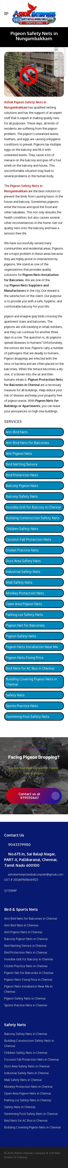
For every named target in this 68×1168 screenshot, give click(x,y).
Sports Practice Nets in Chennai (25, 1005)
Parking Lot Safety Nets (24, 614)
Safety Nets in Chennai (19, 1107)
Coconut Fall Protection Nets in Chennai (31, 1059)
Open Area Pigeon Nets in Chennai (27, 1093)
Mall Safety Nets (19, 582)
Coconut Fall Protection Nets (28, 539)
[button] (6, 13)
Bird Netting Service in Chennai (25, 946)
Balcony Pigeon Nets (22, 486)
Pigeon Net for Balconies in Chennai (28, 973)
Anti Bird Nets (17, 432)
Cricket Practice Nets (22, 550)
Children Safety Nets (22, 529)
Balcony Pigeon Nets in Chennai (26, 939)
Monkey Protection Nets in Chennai (28, 1086)
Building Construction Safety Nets (33, 518)
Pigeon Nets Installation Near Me (32, 647)
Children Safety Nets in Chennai (25, 1053)
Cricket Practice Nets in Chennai (25, 966)
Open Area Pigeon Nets (24, 604)
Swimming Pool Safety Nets (27, 716)
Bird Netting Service (21, 464)
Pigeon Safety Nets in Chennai (25, 998)
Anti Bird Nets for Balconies (27, 443)
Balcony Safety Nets (22, 496)
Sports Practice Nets (22, 706)
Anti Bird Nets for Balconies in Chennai (30, 918)
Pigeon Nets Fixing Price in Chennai (28, 979)
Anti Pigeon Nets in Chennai (23, 932)
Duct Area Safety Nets (23, 561)
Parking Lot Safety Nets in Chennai (27, 1100)
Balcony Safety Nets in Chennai (25, 1034)
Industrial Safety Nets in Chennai (26, 1073)
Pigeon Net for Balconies (25, 625)
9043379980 (19, 844)
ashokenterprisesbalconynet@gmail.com (35, 874)
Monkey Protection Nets (25, 593)
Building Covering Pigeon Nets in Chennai (31, 681)
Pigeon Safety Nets (21, 636)
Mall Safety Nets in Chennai (23, 1080)
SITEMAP (10, 890)
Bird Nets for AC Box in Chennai (30, 668)
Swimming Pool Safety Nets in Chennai (31, 1114)
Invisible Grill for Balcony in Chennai (33, 507)
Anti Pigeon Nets (19, 453)
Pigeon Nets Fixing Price (24, 657)
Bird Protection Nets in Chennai (25, 952)
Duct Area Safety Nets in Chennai (26, 1066)
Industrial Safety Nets (23, 571)
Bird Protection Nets (22, 475)
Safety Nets (15, 695)
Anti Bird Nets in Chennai (21, 925)
